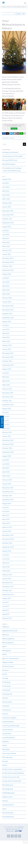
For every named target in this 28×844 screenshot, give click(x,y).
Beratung (6, 635)
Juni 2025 (6, 234)
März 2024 (6, 294)
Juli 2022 (6, 373)
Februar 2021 (7, 432)
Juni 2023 (6, 329)
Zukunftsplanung (8, 817)
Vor (23, 14)
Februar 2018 (7, 575)
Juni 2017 (6, 606)
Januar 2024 (7, 302)
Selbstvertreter (8, 797)
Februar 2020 (7, 480)
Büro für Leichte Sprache (11, 658)
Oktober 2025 (7, 219)
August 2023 (7, 321)
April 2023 (6, 337)
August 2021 (7, 408)
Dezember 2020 (8, 440)
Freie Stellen (7, 686)
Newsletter (6, 749)
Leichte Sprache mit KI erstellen (13, 156)
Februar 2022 (7, 389)
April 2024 (6, 290)
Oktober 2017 (7, 590)
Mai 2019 (6, 515)
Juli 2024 (6, 278)
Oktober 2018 (7, 543)
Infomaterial (7, 710)
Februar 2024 (7, 298)
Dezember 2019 (8, 488)
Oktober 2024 (7, 266)
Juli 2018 (6, 555)
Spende (5, 801)
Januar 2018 (7, 579)
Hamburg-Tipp (7, 694)
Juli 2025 (6, 231)
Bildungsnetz (7, 650)
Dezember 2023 (8, 306)
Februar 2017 (7, 618)
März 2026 (6, 199)
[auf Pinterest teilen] (18, 133)
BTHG (5, 654)
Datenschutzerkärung (11, 829)
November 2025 (8, 215)
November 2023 (8, 310)
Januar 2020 (7, 484)
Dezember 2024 (8, 258)
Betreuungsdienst (8, 639)
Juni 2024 (6, 282)
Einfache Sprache (8, 666)
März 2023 (6, 341)
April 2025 (6, 242)
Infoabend (6, 706)
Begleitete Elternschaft (10, 631)
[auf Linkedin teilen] (21, 133)
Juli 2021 (6, 412)
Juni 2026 (6, 187)
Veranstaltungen (8, 813)
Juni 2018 (6, 559)
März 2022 (6, 385)
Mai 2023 (6, 333)
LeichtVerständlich (9, 737)
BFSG (5, 646)
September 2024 (8, 270)
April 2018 (6, 567)
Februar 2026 (7, 203)
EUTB (5, 674)
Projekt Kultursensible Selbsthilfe (13, 773)
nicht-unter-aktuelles (9, 753)
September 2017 (8, 594)
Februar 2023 (7, 345)
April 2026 (6, 195)
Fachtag (5, 678)
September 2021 (8, 404)
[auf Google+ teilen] (11, 133)
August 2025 (7, 227)
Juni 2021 (6, 416)
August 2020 (7, 456)
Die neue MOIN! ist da (10, 160)
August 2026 (7, 179)
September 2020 (8, 452)
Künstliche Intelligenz (9, 718)
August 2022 (7, 369)
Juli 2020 (6, 460)
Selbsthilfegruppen (9, 793)
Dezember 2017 (8, 582)
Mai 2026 (6, 191)
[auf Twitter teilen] (7, 133)
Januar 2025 (7, 254)
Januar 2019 (7, 531)
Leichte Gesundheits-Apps (11, 726)
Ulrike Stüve (6, 138)
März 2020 (6, 476)
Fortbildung (6, 682)
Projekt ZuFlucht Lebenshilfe (12, 781)
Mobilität (6, 741)
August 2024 (7, 274)
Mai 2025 (6, 238)
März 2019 (6, 523)
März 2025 (6, 246)
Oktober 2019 (7, 495)
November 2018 (8, 539)
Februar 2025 (7, 250)
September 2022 (8, 365)
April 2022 (6, 381)
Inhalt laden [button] (14, 128)
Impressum (21, 827)
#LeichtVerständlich (9, 164)
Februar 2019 (7, 527)
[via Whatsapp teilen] (14, 133)
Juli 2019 (6, 507)
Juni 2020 (6, 464)
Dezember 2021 (8, 393)
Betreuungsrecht (8, 642)
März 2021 (6, 428)
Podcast (5, 761)
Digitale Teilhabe (8, 662)
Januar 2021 (7, 436)
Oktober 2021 (7, 401)
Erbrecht (6, 670)
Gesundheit (6, 690)
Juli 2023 (6, 325)
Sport (4, 809)
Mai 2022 (6, 377)
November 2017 (8, 586)
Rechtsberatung (8, 785)
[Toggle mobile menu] (25, 3)
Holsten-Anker (7, 702)
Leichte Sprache (8, 729)
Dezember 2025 (8, 211)
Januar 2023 (7, 349)
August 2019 (7, 503)
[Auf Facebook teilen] (3, 133)
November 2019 (8, 492)
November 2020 (8, 444)
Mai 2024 (6, 286)
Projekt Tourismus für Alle (11, 777)
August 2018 (7, 551)
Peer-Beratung (7, 757)
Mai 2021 (6, 420)
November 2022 (8, 357)
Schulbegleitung (8, 789)
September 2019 (8, 499)
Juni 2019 (6, 511)
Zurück (18, 14)
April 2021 (6, 424)
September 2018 (8, 547)
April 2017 (6, 614)
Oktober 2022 (7, 361)
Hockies (5, 698)
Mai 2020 (6, 468)
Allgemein (6, 627)
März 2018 (6, 571)
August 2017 (7, 598)
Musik (5, 745)
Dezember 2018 (8, 535)
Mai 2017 (6, 610)
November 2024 (8, 262)
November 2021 (8, 397)
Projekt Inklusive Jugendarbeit (12, 769)
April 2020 (6, 472)
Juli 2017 (6, 602)
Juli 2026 (6, 183)
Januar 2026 (7, 207)
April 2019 (6, 519)
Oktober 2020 (7, 448)
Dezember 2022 (8, 353)
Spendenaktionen (8, 805)
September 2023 (8, 318)
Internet (5, 714)
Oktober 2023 (7, 314)
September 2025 (8, 223)
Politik (5, 765)
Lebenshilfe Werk (8, 722)
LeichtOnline (7, 733)
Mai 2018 (6, 563)
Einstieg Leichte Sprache (10, 152)
